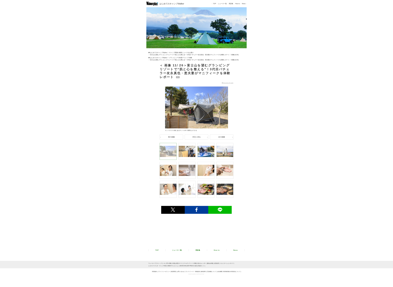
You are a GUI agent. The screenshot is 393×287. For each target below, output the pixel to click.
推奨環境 (173, 271)
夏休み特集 (210, 263)
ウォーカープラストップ (155, 263)
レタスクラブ (152, 266)
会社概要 (219, 271)
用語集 (231, 3)
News (244, 3)
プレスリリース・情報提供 (192, 271)
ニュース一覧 (222, 3)
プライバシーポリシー (164, 271)
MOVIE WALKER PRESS (187, 266)
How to (237, 3)
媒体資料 (203, 271)
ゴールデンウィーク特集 (190, 263)
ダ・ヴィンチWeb (162, 266)
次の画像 (221, 137)
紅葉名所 (216, 263)
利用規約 (154, 271)
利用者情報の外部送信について (231, 271)
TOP (214, 3)
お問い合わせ (180, 271)
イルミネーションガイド (226, 263)
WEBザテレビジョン (173, 266)
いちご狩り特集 (167, 263)
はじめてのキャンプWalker (171, 4)
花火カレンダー (202, 263)
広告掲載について (211, 271)
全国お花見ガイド (177, 263)
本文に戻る (196, 137)
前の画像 (171, 137)
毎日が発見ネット (199, 266)
